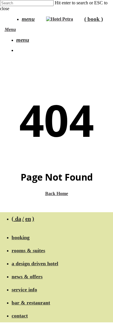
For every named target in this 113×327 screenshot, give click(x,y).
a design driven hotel (35, 263)
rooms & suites (28, 250)
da (18, 218)
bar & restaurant (31, 303)
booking (21, 237)
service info (24, 290)
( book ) (93, 19)
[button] (28, 19)
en (28, 218)
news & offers (27, 276)
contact (20, 316)
